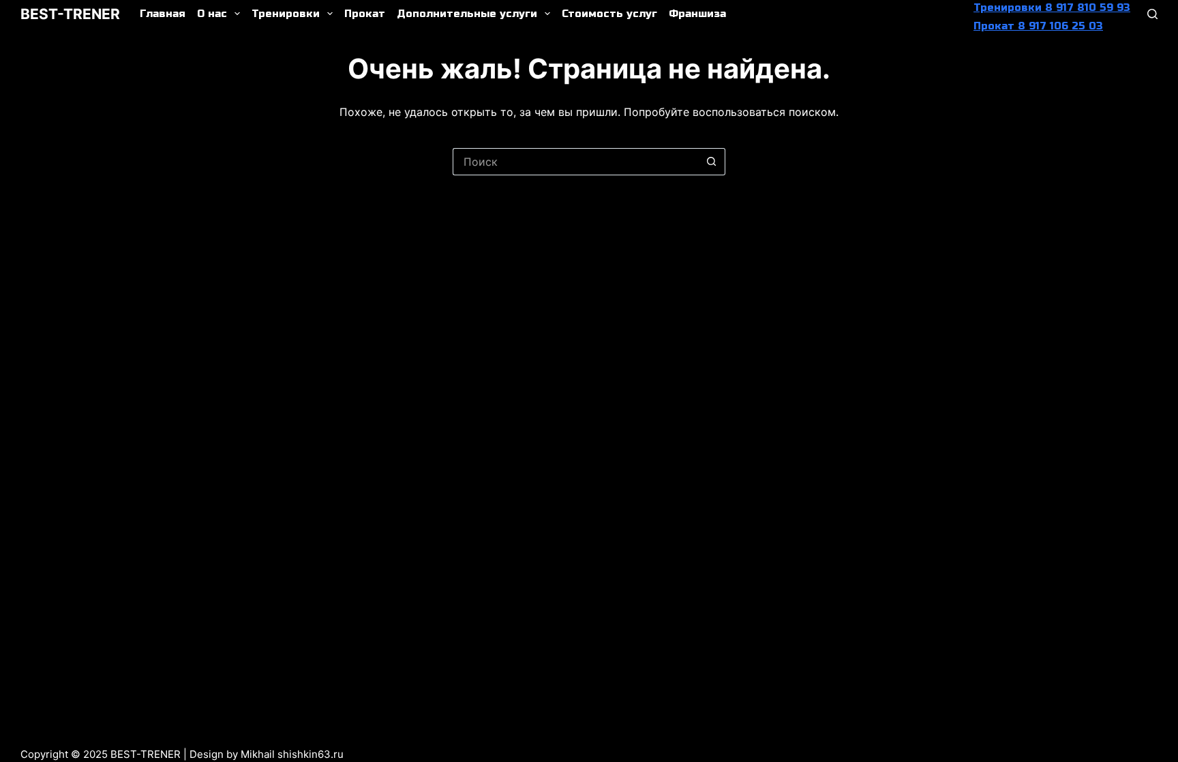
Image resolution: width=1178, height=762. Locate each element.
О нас (212, 14)
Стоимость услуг (609, 14)
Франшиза (697, 14)
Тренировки (286, 14)
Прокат (364, 14)
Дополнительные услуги (467, 14)
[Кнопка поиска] (711, 161)
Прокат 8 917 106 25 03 (1038, 26)
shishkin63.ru (310, 754)
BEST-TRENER (70, 14)
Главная (162, 14)
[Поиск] (1152, 14)
